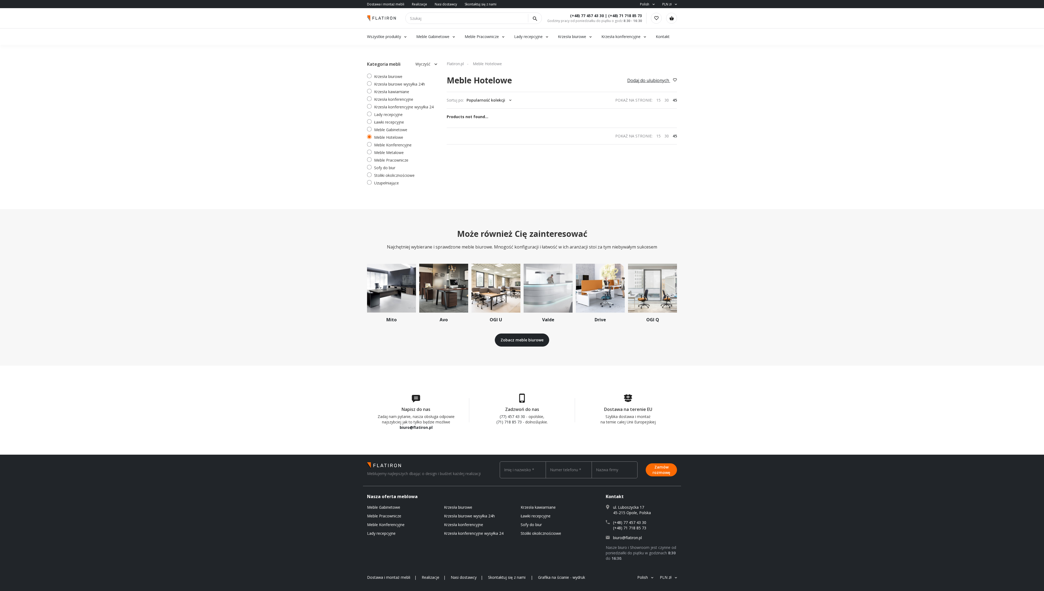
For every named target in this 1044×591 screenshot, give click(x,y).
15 (658, 100)
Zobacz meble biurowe (522, 339)
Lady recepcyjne (529, 36)
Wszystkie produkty (384, 36)
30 (666, 100)
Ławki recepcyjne (389, 122)
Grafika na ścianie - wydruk (561, 577)
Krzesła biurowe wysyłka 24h (399, 84)
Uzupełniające (386, 183)
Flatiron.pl (455, 63)
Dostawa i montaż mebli (385, 4)
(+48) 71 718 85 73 (625, 15)
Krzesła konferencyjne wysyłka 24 (404, 106)
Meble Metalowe (389, 152)
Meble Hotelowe (388, 137)
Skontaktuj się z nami (480, 4)
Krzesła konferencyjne (621, 36)
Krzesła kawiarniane (391, 91)
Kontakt (663, 36)
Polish (644, 4)
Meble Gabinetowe (432, 36)
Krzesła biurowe (572, 36)
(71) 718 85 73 (509, 422)
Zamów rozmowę (661, 469)
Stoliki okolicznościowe (394, 175)
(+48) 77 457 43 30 (587, 15)
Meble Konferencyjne (393, 144)
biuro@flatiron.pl (416, 427)
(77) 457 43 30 (512, 416)
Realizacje (419, 4)
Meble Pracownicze (482, 36)
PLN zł (667, 4)
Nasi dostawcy (446, 4)
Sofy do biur (384, 167)
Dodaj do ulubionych (648, 80)
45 (675, 100)
